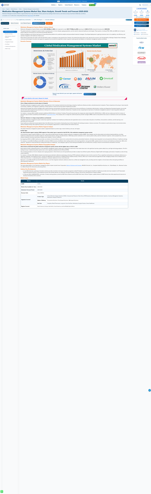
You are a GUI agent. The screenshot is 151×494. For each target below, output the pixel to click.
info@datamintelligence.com (142, 30)
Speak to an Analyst (142, 25)
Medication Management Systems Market (31, 9)
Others (20, 9)
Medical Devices (14, 9)
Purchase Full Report (142, 19)
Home (3, 9)
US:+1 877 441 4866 (141, 29)
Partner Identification (142, 22)
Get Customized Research (89, 94)
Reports (7, 9)
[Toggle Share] (149, 390)
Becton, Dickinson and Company (74, 165)
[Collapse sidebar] (16, 28)
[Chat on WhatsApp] (1, 491)
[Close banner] (93, 1)
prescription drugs (51, 114)
